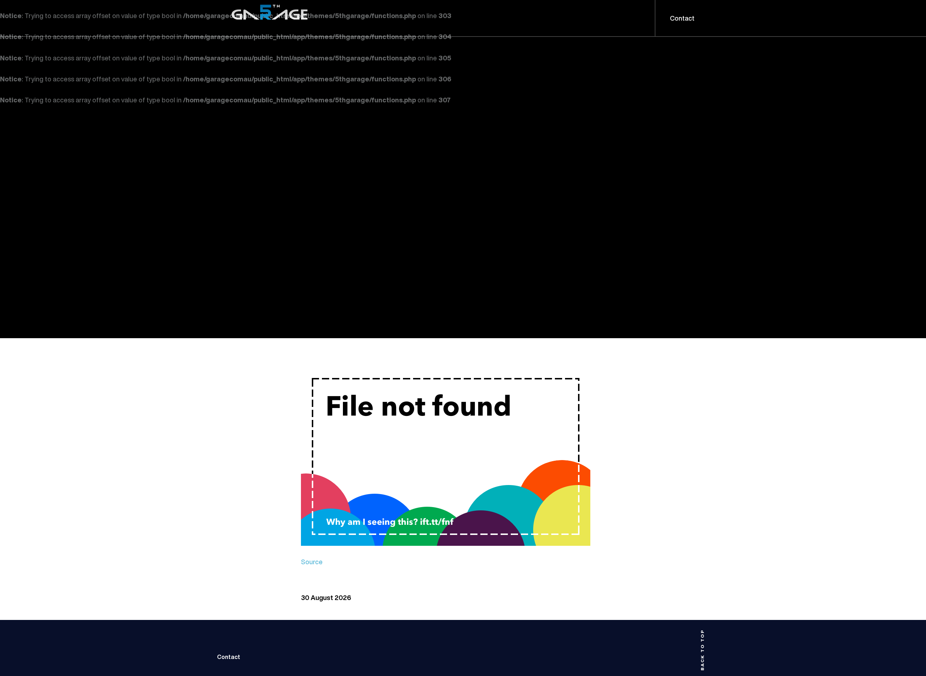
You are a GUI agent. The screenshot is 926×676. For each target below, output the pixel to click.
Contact (228, 657)
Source (312, 561)
